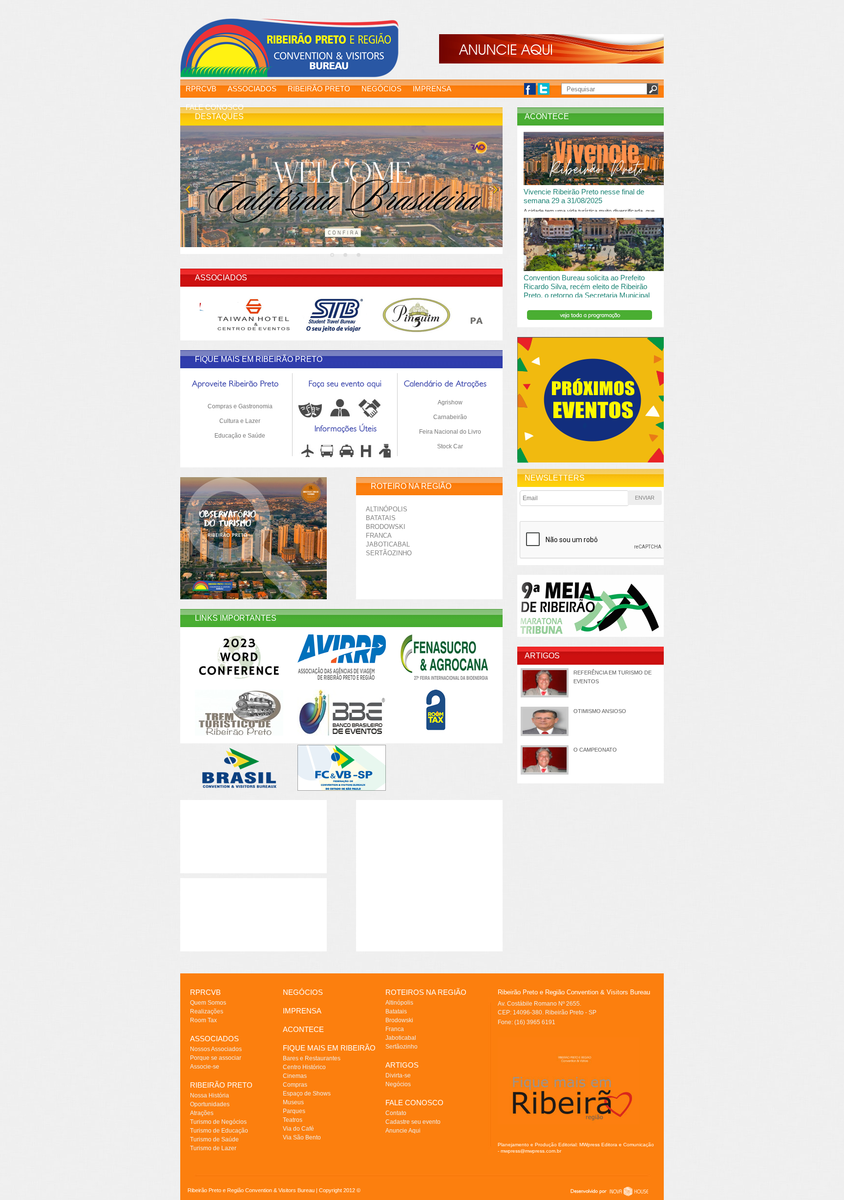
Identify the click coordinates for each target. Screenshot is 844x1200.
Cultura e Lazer (239, 421)
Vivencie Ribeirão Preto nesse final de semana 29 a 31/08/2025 (584, 196)
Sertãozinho (389, 553)
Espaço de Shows (307, 1093)
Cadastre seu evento (413, 1121)
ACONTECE (303, 1029)
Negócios (398, 1084)
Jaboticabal (388, 544)
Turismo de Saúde (214, 1139)
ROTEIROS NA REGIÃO (425, 992)
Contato (395, 1113)
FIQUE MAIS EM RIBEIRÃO (329, 1048)
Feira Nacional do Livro (450, 431)
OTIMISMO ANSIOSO (599, 711)
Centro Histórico (304, 1067)
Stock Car (450, 446)
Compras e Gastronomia (240, 406)
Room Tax (203, 1020)
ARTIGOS (402, 1065)
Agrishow (450, 402)
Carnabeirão (450, 417)
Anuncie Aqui (403, 1130)
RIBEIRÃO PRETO (319, 88)
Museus (293, 1102)
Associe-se (204, 1066)
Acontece (547, 116)
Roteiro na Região (411, 486)
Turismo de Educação (219, 1130)
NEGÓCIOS (381, 88)
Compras (295, 1084)
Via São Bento (302, 1137)
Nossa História (209, 1095)
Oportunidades (210, 1104)
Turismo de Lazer (213, 1148)
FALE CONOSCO (215, 107)
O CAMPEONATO (595, 750)
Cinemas (295, 1076)
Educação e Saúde (239, 435)
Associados (221, 278)
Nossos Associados (216, 1049)
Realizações (206, 1011)
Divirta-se (398, 1075)
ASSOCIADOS (252, 88)
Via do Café (298, 1128)
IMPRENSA (432, 88)
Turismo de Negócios (218, 1121)
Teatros (292, 1119)
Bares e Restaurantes (311, 1058)
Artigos (542, 656)
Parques (294, 1111)
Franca (379, 535)
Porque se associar (215, 1057)
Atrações (201, 1113)
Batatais (381, 518)
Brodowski (385, 526)
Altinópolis (386, 509)
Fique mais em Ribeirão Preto (258, 359)
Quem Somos (208, 1002)
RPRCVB (201, 88)
